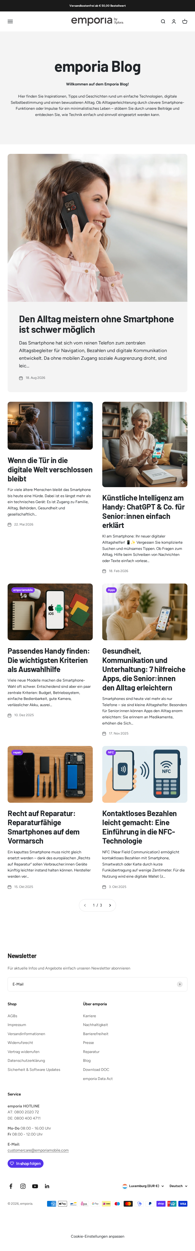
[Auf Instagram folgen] (23, 1186)
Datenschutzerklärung (26, 1060)
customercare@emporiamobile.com (38, 1150)
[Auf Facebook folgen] (11, 1186)
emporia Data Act (98, 1078)
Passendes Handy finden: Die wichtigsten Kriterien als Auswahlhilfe (49, 659)
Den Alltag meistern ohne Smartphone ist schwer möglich (96, 324)
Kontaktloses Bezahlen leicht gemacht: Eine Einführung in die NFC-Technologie (139, 826)
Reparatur (91, 1051)
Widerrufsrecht (20, 1042)
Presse (88, 1042)
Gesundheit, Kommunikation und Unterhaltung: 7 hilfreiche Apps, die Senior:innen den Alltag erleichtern (143, 669)
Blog (87, 1060)
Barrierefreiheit (95, 1034)
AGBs (12, 1016)
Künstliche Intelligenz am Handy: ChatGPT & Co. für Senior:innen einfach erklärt (143, 511)
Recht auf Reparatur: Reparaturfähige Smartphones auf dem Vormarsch (44, 826)
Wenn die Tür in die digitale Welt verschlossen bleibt (50, 469)
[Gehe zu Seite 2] (110, 905)
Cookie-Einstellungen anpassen (97, 1236)
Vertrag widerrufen (23, 1051)
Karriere (89, 1016)
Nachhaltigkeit (95, 1024)
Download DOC (96, 1069)
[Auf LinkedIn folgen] (47, 1186)
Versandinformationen (26, 1034)
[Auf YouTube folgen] (35, 1186)
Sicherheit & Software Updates (34, 1069)
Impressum (17, 1024)
